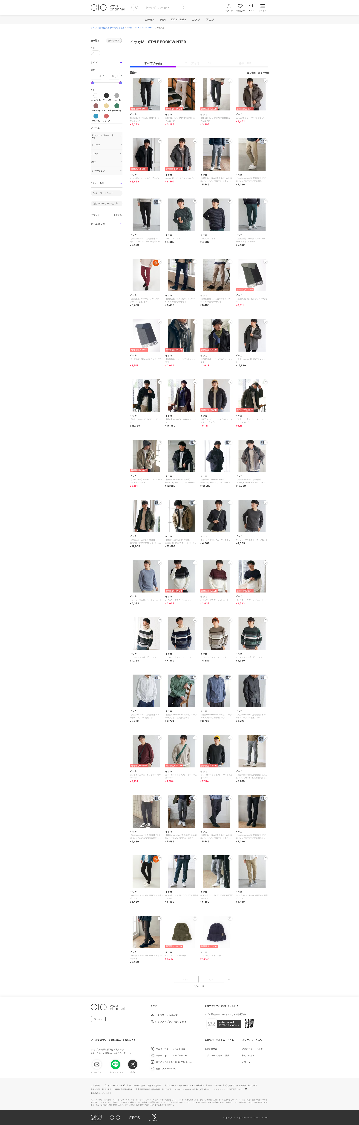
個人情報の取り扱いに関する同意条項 (145, 1085)
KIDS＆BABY (178, 19)
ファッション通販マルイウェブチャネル (107, 28)
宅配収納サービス (98, 1093)
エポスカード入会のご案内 (217, 1055)
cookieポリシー (215, 1085)
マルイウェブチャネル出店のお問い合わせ (192, 1089)
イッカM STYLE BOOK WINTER (140, 28)
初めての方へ (248, 1055)
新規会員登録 (211, 1049)
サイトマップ (219, 1089)
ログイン (98, 1019)
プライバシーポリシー (113, 1085)
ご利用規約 (95, 1085)
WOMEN (149, 19)
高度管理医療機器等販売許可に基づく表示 (153, 1089)
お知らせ (246, 1062)
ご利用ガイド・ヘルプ (252, 1049)
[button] (106, 62)
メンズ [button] (95, 52)
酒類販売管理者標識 (123, 1089)
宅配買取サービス (236, 1089)
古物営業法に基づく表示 (101, 1089)
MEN (162, 19)
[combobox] (157, 7)
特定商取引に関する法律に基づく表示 (241, 1085)
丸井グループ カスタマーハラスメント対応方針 (185, 1085)
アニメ (210, 19)
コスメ (196, 19)
